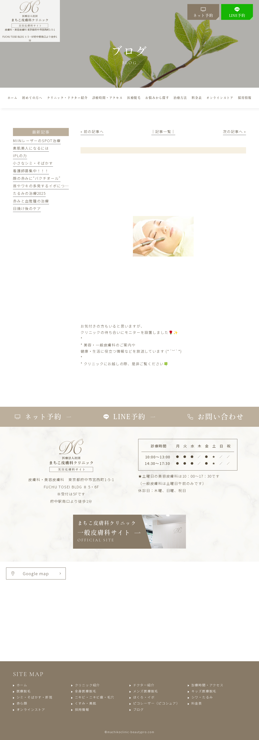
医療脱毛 (24, 691)
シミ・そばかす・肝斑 (34, 697)
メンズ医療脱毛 (145, 691)
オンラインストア (31, 709)
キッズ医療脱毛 (204, 691)
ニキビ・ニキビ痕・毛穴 (94, 697)
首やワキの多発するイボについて (43, 185)
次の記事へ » (234, 131)
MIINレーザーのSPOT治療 (37, 140)
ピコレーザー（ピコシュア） (156, 703)
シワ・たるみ (202, 697)
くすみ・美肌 (85, 703)
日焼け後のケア (27, 208)
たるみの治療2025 (29, 193)
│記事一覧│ (163, 131)
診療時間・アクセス (207, 685)
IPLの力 (20, 155)
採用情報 (82, 709)
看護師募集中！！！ (31, 170)
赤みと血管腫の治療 (31, 200)
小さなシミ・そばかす (33, 163)
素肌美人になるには (31, 148)
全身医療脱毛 (85, 691)
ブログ (138, 709)
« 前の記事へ (92, 131)
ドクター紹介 (143, 685)
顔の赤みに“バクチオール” (37, 178)
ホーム (22, 685)
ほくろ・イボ (144, 697)
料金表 (196, 703)
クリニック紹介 (87, 685)
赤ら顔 (22, 703)
